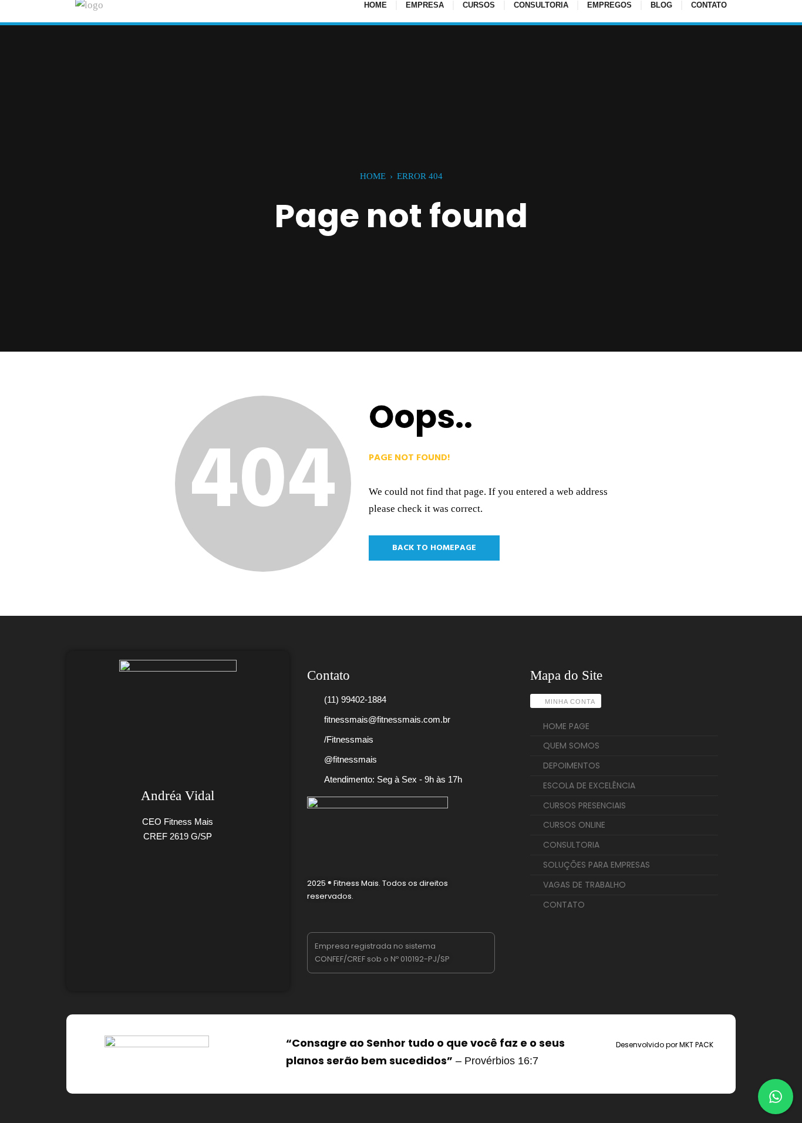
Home (373, 176)
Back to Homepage (434, 548)
